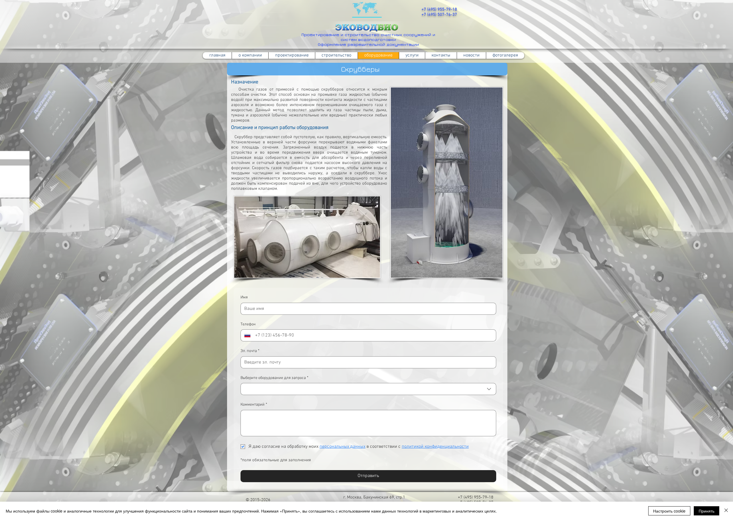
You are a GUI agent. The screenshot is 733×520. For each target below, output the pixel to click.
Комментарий (254, 404)
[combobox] (368, 389)
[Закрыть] (726, 510)
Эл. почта (250, 351)
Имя (244, 297)
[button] (336, 55)
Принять (706, 511)
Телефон (248, 324)
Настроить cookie (669, 511)
